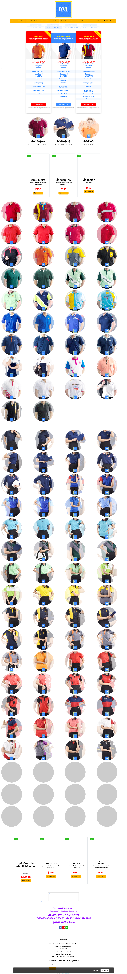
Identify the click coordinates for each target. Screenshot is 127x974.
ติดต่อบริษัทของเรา (66, 21)
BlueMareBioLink (109, 21)
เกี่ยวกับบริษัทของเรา (81, 21)
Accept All (105, 970)
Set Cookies (96, 970)
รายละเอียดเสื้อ (31, 21)
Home (13, 21)
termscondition (95, 21)
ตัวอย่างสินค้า (44, 21)
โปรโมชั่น (55, 21)
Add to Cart (39, 193)
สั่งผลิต (20, 21)
